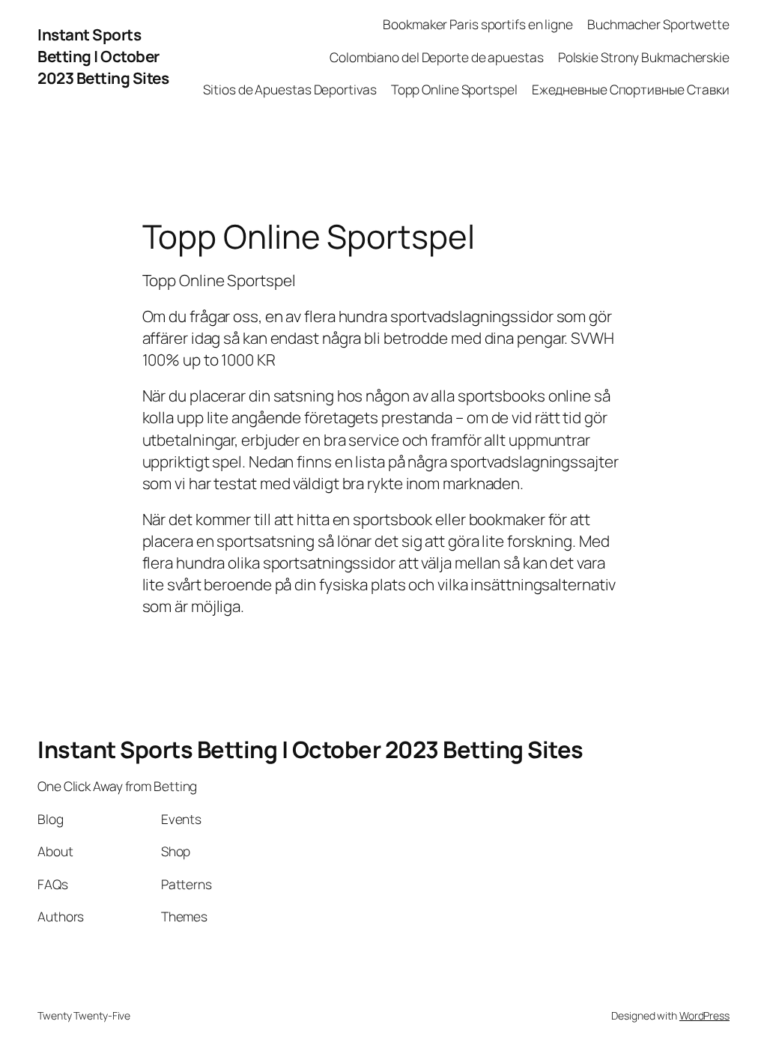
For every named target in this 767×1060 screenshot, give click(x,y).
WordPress (704, 1015)
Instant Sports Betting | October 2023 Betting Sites (103, 56)
